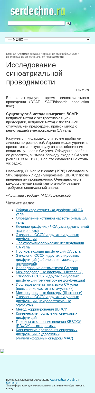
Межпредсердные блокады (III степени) (49, 293)
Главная (11, 53)
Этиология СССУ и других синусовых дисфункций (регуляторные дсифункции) (50, 278)
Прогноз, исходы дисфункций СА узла (48, 251)
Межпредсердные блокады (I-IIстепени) (49, 272)
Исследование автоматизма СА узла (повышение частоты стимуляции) (47, 286)
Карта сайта (57, 379)
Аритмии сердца (28, 53)
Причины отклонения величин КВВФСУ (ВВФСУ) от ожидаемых (48, 324)
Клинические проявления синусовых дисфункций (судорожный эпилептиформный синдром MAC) (46, 334)
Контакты (12, 382)
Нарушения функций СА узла (59, 53)
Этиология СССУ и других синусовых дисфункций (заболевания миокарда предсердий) (47, 259)
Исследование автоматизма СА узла (47, 268)
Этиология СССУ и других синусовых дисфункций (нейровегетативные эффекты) (47, 301)
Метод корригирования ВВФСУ (41, 309)
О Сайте (72, 379)
